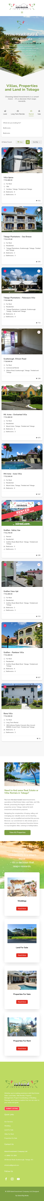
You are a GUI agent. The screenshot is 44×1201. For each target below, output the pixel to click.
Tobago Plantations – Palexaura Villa (19, 297)
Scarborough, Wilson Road (15, 359)
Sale (39, 114)
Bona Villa (8, 713)
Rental (31, 114)
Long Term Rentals (18, 114)
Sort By (35, 142)
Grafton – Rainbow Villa (14, 652)
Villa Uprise (8, 177)
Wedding (7, 1127)
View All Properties (17, 833)
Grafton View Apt (11, 591)
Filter (21, 142)
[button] (4, 160)
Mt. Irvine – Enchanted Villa (15, 414)
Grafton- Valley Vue (12, 530)
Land (5, 114)
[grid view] (28, 142)
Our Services (8, 1122)
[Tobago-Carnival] (22, 786)
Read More (22, 909)
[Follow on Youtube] (18, 1180)
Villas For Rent (9, 1135)
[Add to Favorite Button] (38, 150)
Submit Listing (12, 1109)
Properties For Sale (22, 995)
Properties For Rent (22, 1042)
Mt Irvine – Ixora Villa (13, 474)
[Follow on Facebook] (6, 1180)
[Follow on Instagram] (12, 1180)
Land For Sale (22, 948)
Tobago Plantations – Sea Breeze (18, 236)
